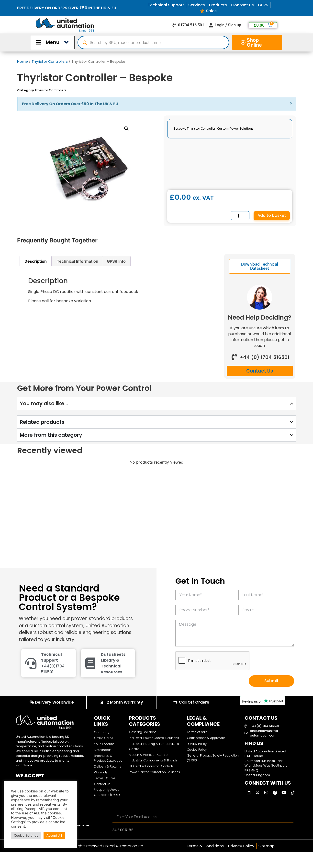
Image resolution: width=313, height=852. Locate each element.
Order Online (103, 738)
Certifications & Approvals (206, 738)
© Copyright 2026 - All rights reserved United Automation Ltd (89, 846)
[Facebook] (275, 793)
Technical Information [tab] (77, 261)
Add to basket (271, 215)
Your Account (104, 744)
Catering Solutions (142, 732)
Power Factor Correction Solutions (154, 772)
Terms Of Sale (104, 778)
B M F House (254, 756)
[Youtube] (284, 793)
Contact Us (102, 784)
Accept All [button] (54, 835)
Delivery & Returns (107, 766)
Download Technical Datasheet (259, 266)
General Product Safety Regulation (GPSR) (213, 758)
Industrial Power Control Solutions (154, 738)
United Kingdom (257, 775)
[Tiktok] (293, 793)
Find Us (254, 743)
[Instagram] (266, 793)
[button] (126, 128)
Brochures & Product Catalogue (108, 758)
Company (101, 732)
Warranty (100, 772)
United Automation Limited (265, 751)
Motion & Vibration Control (148, 754)
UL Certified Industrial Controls (151, 766)
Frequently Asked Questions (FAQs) (107, 792)
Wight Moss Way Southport (266, 765)
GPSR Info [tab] (116, 261)
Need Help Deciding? (259, 317)
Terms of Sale (197, 732)
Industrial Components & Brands (153, 760)
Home (22, 61)
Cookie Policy (197, 749)
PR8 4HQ (251, 770)
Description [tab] (35, 261)
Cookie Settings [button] (26, 835)
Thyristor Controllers (50, 61)
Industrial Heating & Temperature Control (154, 746)
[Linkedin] (249, 793)
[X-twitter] (257, 793)
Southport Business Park (264, 760)
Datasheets (103, 750)
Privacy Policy (197, 743)
